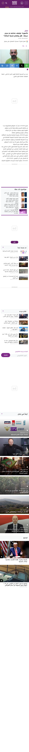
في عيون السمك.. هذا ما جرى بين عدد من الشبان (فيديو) (10, 270)
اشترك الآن (7, 6)
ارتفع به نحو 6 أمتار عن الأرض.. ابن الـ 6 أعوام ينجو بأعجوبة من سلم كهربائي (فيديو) (15, 585)
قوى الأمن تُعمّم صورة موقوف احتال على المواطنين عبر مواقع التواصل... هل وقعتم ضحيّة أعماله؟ (11, 207)
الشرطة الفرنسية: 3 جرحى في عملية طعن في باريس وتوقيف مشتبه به (11, 211)
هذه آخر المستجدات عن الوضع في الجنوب (10, 277)
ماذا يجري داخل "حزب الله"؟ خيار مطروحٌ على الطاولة (10, 335)
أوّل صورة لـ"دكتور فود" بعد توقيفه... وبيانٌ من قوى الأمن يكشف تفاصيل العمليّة (10, 315)
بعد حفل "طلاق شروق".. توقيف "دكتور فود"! (10, 328)
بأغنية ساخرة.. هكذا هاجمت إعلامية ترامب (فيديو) (16, 561)
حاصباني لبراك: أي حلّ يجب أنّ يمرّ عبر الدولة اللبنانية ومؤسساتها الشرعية (16, 530)
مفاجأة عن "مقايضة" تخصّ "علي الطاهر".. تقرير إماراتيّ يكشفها (11, 322)
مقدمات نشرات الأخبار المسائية (10, 251)
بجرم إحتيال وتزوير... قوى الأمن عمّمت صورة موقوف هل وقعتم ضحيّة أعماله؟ (11, 194)
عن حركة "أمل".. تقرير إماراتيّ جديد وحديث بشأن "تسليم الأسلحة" (11, 264)
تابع (14, 242)
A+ (23, 46)
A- (26, 46)
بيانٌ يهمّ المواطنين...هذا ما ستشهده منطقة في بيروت (11, 341)
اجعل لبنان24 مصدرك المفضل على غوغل (15, 41)
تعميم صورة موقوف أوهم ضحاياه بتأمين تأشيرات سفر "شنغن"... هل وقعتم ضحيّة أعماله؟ (12, 201)
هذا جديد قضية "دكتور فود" (11, 257)
